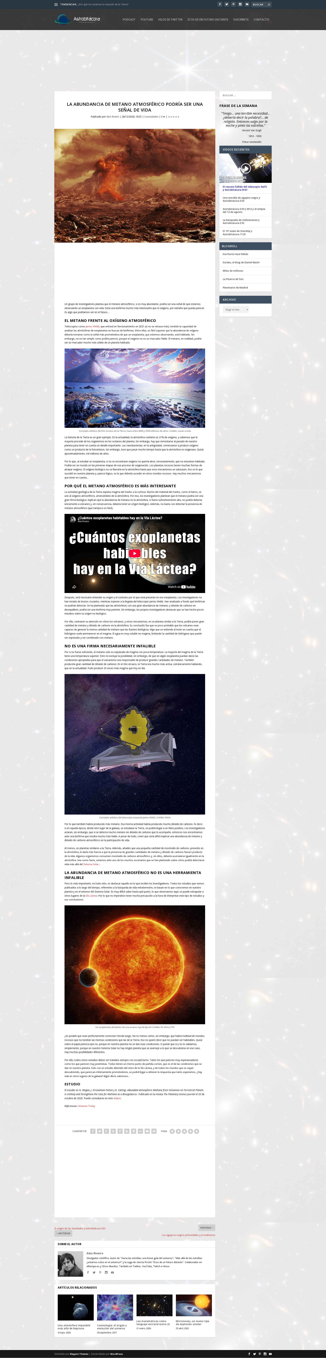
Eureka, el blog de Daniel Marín (241, 262)
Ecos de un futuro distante (208, 19)
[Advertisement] (156, 60)
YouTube (147, 19)
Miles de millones (233, 270)
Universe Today (86, 1106)
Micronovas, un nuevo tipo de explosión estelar (193, 1322)
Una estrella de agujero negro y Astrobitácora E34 (241, 199)
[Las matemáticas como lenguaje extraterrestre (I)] (155, 1305)
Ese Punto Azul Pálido (235, 254)
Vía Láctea (91, 895)
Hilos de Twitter (170, 19)
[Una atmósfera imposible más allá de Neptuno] (76, 1307)
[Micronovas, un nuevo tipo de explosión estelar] (194, 1305)
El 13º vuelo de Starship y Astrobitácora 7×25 (237, 233)
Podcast (129, 19)
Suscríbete (241, 19)
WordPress (116, 1354)
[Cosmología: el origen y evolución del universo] (115, 1307)
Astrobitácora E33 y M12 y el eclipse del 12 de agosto (244, 210)
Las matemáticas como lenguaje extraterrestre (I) (153, 1322)
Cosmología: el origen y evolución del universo (112, 1327)
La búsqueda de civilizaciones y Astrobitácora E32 (241, 221)
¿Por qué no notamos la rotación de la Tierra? (103, 4)
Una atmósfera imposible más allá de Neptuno (74, 1327)
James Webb (92, 326)
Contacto (261, 19)
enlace (117, 1098)
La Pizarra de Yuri (233, 279)
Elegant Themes (79, 1354)
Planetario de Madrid (235, 287)
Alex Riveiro (112, 116)
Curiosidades (151, 116)
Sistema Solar (90, 864)
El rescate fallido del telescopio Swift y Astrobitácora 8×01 (245, 188)
